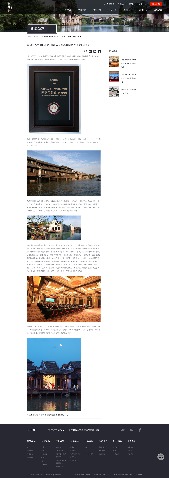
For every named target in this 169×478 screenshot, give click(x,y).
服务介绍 (73, 450)
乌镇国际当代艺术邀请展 (61, 455)
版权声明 (30, 474)
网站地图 (39, 474)
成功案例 (73, 460)
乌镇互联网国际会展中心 (75, 455)
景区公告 (102, 447)
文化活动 (59, 447)
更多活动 (113, 51)
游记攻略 (116, 447)
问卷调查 (130, 454)
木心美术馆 (59, 466)
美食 (42, 450)
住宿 (42, 447)
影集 (85, 447)
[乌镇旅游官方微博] (123, 430)
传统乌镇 (67, 10)
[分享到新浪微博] (90, 51)
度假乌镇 (82, 10)
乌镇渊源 (30, 450)
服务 (114, 450)
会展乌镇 (112, 10)
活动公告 (143, 10)
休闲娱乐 (44, 454)
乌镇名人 (30, 454)
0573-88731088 (110, 4)
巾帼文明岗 (130, 4)
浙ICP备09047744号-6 (108, 474)
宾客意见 (130, 450)
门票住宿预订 (156, 4)
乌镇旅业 (121, 4)
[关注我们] (131, 430)
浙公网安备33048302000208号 (130, 474)
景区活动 (102, 450)
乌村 (42, 461)
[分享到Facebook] (99, 51)
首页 (29, 36)
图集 (85, 450)
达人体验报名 (88, 454)
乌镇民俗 (30, 457)
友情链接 (48, 474)
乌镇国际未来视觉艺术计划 (61, 461)
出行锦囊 (158, 10)
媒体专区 (58, 474)
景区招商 (44, 464)
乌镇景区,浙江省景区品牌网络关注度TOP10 (50, 415)
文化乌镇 (97, 10)
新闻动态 (37, 29)
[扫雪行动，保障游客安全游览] (123, 96)
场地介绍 (73, 447)
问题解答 (130, 447)
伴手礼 (43, 457)
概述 (28, 447)
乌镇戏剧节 (59, 450)
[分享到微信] (94, 51)
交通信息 (116, 454)
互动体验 (127, 10)
